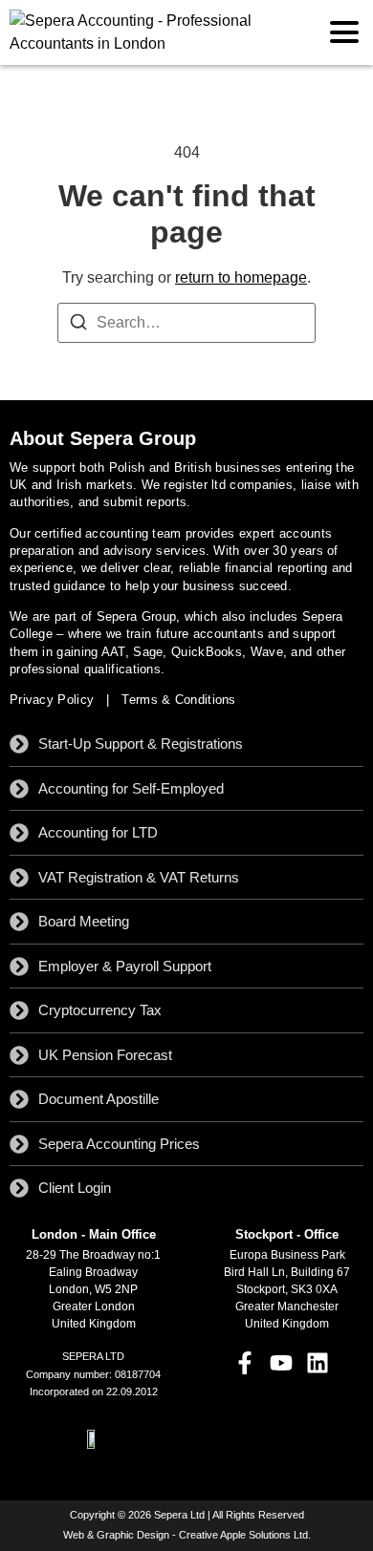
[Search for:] (186, 323)
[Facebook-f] (244, 1363)
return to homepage (241, 277)
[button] (343, 33)
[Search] (78, 325)
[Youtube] (281, 1363)
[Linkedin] (317, 1363)
